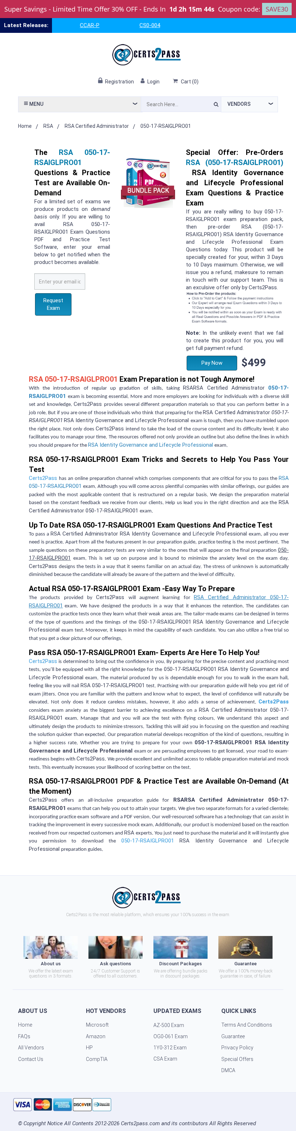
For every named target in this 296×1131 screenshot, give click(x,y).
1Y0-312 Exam (170, 1047)
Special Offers (237, 1059)
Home (25, 126)
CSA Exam (165, 1059)
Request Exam (53, 304)
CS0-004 (139, 25)
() (190, 81)
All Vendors (31, 1047)
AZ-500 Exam (168, 1025)
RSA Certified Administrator (97, 126)
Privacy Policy (237, 1047)
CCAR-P (78, 25)
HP (89, 1047)
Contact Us (30, 1059)
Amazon (95, 1036)
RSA (48, 126)
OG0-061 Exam (170, 1036)
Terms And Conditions (246, 1025)
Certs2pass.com (140, 1123)
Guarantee (233, 1036)
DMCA (228, 1070)
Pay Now (211, 363)
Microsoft (97, 1025)
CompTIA (97, 1059)
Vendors (239, 104)
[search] (216, 105)
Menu (35, 104)
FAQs (24, 1036)
